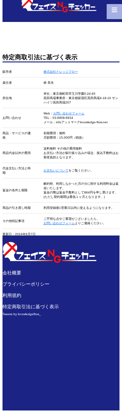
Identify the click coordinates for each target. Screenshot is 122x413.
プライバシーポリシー (26, 284)
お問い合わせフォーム (68, 113)
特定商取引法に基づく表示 (31, 306)
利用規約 (12, 295)
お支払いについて (56, 170)
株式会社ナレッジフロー (60, 71)
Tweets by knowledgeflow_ (22, 314)
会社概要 (12, 272)
